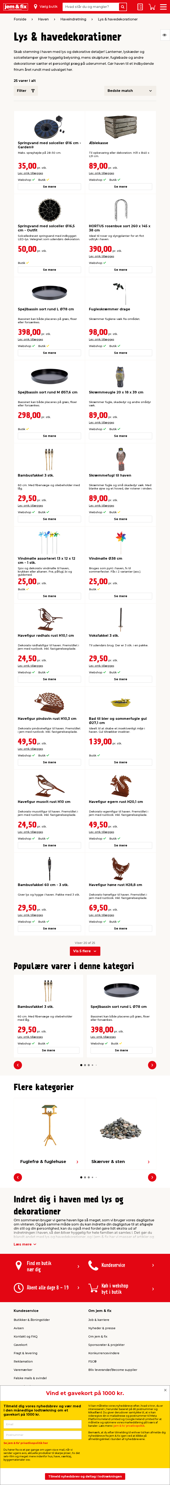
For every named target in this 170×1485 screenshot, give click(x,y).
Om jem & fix (97, 1336)
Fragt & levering (25, 1353)
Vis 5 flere (82, 951)
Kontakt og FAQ (26, 1336)
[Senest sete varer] (165, 35)
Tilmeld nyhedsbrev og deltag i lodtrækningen (85, 1476)
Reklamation (23, 1361)
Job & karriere (98, 1320)
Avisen (19, 1328)
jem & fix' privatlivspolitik (129, 1425)
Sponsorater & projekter (106, 1345)
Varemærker (23, 1370)
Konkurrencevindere (103, 1353)
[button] (81, 1065)
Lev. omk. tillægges (30, 173)
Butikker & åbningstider (32, 1320)
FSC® (92, 1361)
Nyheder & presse (101, 1328)
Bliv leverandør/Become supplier (112, 1370)
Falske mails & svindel (30, 1378)
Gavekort (20, 1345)
